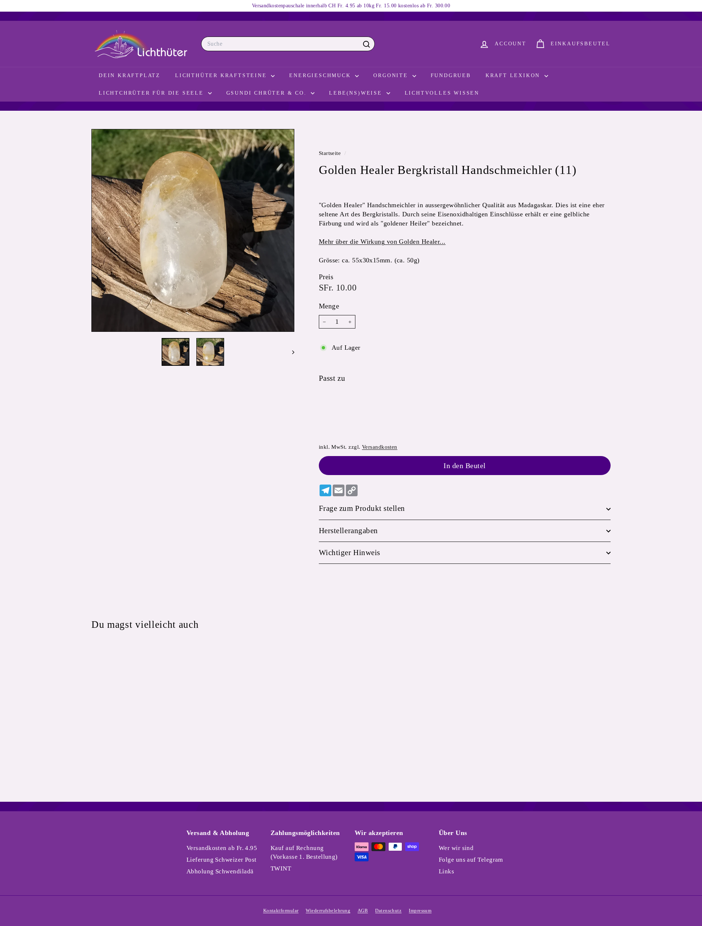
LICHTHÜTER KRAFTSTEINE (222, 75)
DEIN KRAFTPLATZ (130, 75)
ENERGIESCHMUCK (321, 75)
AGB (363, 910)
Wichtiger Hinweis (349, 553)
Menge (329, 306)
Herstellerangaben (348, 530)
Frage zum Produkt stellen (362, 508)
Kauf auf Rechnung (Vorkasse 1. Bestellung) (304, 852)
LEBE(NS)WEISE (356, 93)
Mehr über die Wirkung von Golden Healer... (382, 242)
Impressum (420, 910)
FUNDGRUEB (451, 75)
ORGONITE (391, 75)
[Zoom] (193, 230)
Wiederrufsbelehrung (328, 910)
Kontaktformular (281, 910)
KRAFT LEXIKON (514, 75)
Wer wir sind (456, 848)
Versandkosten (379, 447)
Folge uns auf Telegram (471, 859)
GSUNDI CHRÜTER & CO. (267, 93)
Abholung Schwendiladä (219, 871)
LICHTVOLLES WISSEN (442, 93)
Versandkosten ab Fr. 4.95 (221, 848)
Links (446, 871)
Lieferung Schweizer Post (221, 859)
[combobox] (288, 44)
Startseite (331, 153)
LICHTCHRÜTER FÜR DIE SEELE (152, 93)
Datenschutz (388, 910)
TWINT (281, 868)
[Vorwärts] (289, 352)
